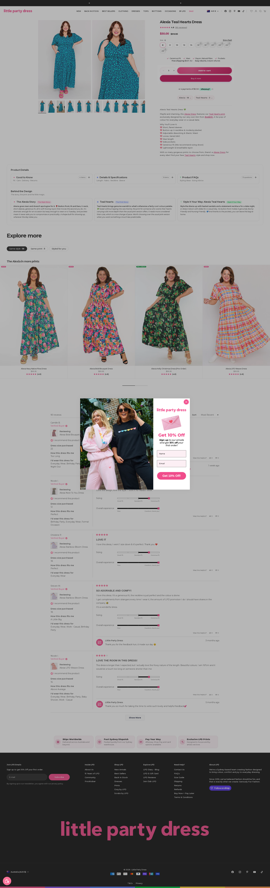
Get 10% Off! (171, 476)
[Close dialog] (186, 402)
